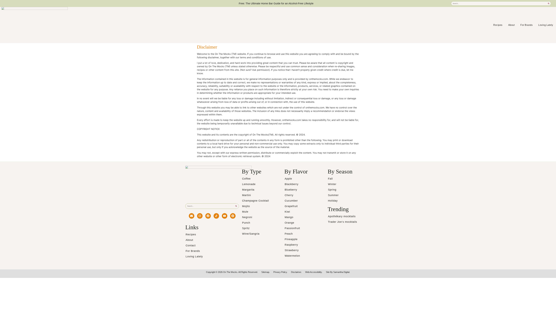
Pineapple (291, 239)
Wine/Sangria (250, 233)
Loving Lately (545, 25)
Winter (332, 184)
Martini (246, 195)
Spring (332, 189)
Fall (330, 178)
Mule (245, 211)
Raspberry (291, 244)
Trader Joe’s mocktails (342, 221)
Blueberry (291, 189)
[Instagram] (200, 216)
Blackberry (291, 184)
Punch (246, 222)
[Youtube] (224, 216)
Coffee (246, 178)
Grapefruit (291, 206)
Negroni (247, 217)
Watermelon (292, 255)
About (511, 25)
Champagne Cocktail (255, 200)
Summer (333, 195)
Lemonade (249, 184)
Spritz (246, 228)
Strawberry (292, 250)
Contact (191, 245)
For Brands (526, 25)
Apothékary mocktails (342, 216)
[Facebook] (208, 216)
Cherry (289, 195)
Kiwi (287, 211)
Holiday (333, 200)
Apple (288, 178)
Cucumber (291, 200)
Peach (289, 233)
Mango (289, 217)
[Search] (548, 3)
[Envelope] (191, 216)
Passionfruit (292, 228)
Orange (289, 222)
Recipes (497, 25)
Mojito (246, 206)
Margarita (248, 189)
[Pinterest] (233, 216)
